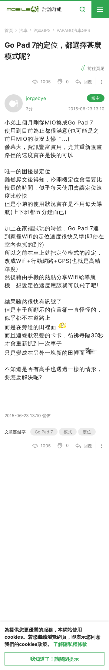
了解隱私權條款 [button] (70, 644)
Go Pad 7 (44, 431)
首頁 (9, 30)
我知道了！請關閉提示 (54, 659)
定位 (87, 431)
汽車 (23, 30)
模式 (68, 431)
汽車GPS (42, 30)
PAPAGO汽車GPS (73, 30)
